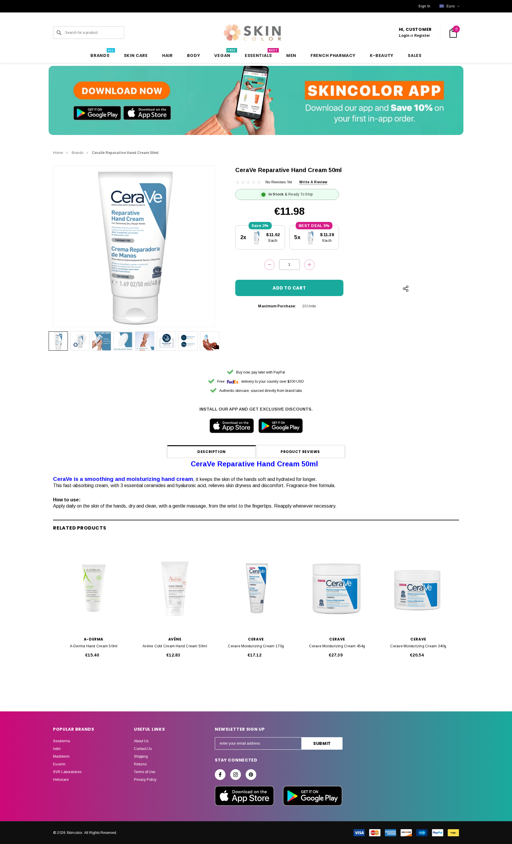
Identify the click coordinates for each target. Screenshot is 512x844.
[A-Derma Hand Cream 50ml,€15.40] (93, 588)
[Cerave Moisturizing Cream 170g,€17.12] (256, 588)
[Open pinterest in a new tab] (251, 774)
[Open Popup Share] (405, 288)
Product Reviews (300, 451)
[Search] (59, 33)
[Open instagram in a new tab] (235, 774)
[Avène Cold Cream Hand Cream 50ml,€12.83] (175, 588)
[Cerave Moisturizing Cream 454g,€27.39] (337, 588)
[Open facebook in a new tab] (220, 774)
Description (211, 451)
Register (422, 36)
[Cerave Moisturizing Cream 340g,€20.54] (418, 588)
